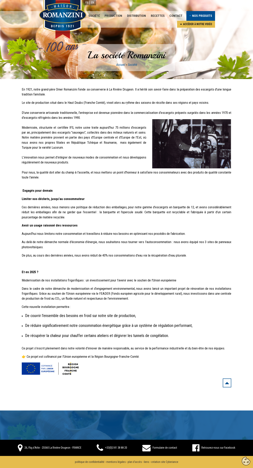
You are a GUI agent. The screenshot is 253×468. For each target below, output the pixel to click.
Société (94, 16)
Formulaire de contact (165, 447)
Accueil (120, 65)
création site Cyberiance (164, 461)
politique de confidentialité (89, 461)
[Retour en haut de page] (227, 384)
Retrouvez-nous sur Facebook (218, 447)
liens (146, 461)
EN (92, 2)
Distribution (136, 16)
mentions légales (116, 461)
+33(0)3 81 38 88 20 (116, 447)
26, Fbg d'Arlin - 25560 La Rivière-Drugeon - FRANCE (53, 447)
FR (86, 2)
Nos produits (202, 16)
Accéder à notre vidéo (197, 24)
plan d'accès (135, 461)
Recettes (158, 16)
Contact (175, 16)
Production (113, 16)
